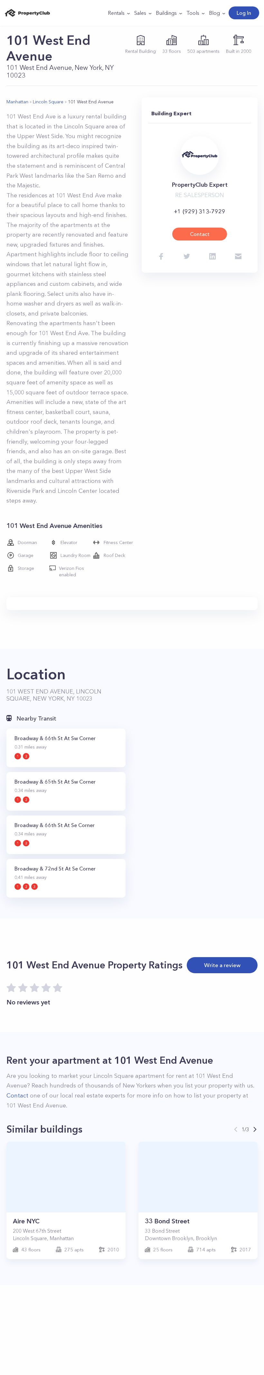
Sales (140, 13)
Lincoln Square (48, 102)
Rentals (116, 13)
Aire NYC (26, 1221)
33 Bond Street (167, 1221)
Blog (214, 13)
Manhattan (17, 102)
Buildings (166, 13)
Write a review (222, 965)
